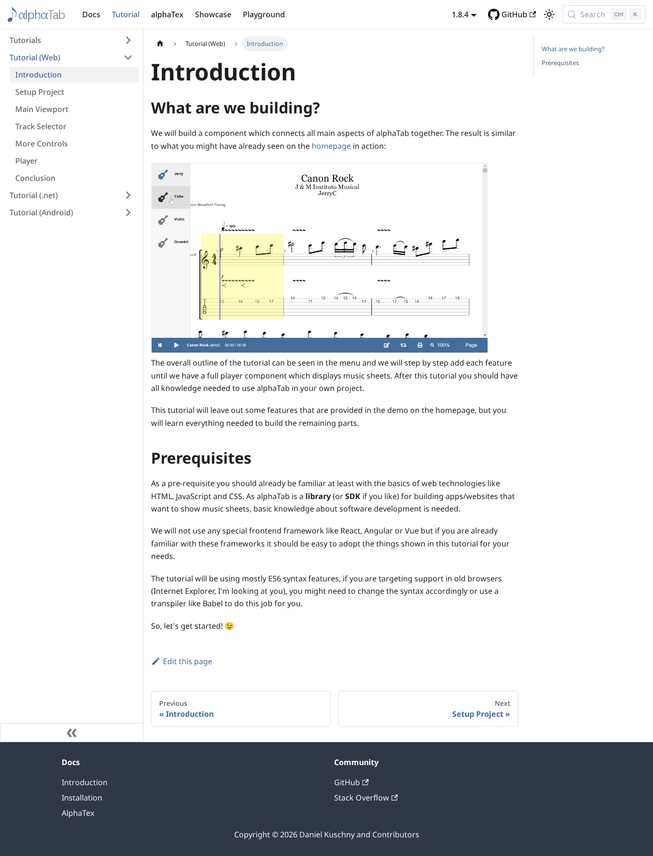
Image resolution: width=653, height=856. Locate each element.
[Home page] (160, 43)
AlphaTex (78, 813)
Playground (264, 14)
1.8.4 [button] (460, 14)
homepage (331, 146)
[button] (71, 40)
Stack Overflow (361, 797)
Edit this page (187, 661)
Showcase (213, 14)
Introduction (85, 782)
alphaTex (167, 14)
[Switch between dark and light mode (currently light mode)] (549, 14)
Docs (91, 14)
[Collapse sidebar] (71, 732)
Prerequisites (560, 62)
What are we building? (573, 48)
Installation (82, 797)
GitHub (514, 14)
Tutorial (126, 14)
